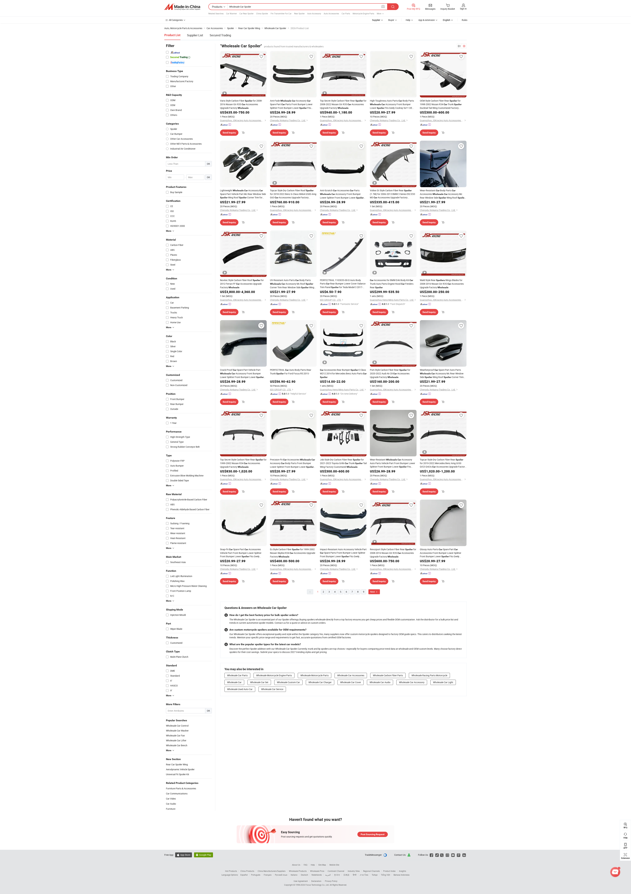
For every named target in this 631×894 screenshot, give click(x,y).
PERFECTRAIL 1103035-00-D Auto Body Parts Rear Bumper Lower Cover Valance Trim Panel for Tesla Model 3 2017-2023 (342, 284)
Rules (464, 20)
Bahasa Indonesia (401, 874)
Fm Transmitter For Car (281, 13)
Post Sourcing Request (373, 834)
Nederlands (317, 874)
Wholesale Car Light (443, 682)
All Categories (176, 20)
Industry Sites (354, 871)
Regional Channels (371, 871)
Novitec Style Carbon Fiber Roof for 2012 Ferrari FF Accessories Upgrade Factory (242, 284)
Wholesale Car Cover (350, 682)
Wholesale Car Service (272, 689)
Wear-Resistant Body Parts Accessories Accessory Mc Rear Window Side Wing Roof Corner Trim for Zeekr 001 (442, 194)
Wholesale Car (234, 682)
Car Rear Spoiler (246, 13)
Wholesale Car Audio (380, 682)
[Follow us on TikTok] (437, 854)
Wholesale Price (317, 871)
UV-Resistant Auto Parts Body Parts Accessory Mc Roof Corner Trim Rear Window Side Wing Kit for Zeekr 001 (292, 284)
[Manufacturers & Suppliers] (182, 6)
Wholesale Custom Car (288, 682)
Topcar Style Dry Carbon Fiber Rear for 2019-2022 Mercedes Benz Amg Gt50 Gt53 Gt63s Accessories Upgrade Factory (443, 463)
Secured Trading (220, 35)
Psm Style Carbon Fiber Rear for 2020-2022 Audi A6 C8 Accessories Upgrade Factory (390, 373)
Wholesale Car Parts (237, 675)
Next (372, 591)
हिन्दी (354, 874)
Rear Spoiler (299, 13)
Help (408, 20)
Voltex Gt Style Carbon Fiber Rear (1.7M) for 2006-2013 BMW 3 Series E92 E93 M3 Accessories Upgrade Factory (392, 194)
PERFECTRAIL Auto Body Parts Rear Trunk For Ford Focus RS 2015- (290, 371)
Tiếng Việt (385, 874)
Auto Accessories (331, 13)
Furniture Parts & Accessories (181, 788)
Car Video (171, 798)
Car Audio (171, 803)
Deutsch (304, 874)
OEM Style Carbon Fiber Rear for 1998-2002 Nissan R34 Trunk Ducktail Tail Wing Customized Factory (441, 104)
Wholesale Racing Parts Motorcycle (429, 675)
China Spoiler (262, 13)
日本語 (346, 874)
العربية (328, 874)
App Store (183, 854)
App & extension (426, 20)
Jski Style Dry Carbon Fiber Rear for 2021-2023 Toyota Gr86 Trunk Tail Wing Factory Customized (343, 463)
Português (255, 874)
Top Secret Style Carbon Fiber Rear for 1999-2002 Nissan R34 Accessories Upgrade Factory (243, 463)
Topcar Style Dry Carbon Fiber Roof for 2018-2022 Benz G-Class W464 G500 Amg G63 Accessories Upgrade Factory (293, 194)
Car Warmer (231, 13)
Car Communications (176, 793)
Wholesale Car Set (259, 682)
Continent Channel (336, 871)
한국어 (337, 874)
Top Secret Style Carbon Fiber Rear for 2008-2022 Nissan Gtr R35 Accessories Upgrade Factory (343, 104)
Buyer (391, 20)
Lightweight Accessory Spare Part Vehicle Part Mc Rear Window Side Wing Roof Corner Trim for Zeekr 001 (243, 194)
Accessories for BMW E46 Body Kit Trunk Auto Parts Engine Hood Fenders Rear (391, 284)
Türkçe (374, 874)
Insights (402, 871)
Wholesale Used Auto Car (240, 689)
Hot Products (231, 871)
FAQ (305, 864)
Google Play (203, 854)
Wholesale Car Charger (320, 682)
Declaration (316, 881)
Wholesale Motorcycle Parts (314, 675)
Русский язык (281, 874)
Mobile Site (334, 864)
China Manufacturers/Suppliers (271, 871)
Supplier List (195, 35)
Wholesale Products (298, 871)
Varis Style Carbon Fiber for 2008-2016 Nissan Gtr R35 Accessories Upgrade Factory (241, 104)
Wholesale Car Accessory (411, 682)
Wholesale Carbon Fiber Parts (388, 675)
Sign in (463, 8)
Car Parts (346, 13)
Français (267, 874)
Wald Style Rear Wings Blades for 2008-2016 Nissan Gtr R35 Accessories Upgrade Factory (442, 284)
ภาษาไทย (364, 874)
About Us (296, 864)
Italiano (294, 874)
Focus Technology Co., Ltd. (317, 884)
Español (244, 874)
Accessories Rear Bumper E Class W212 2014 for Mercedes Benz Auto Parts (343, 373)
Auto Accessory (314, 13)
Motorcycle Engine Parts (363, 13)
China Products (247, 871)
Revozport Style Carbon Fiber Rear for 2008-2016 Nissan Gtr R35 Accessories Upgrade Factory (393, 553)
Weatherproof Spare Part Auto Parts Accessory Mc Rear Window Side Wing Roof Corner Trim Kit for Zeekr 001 (442, 373)
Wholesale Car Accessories (350, 675)
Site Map (322, 864)
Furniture (170, 808)
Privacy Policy (331, 881)
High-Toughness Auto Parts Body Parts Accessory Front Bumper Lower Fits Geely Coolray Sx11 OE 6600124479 (392, 104)
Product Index (389, 871)
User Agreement (301, 881)
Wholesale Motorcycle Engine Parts (274, 675)
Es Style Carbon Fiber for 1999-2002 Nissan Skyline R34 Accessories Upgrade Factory (292, 553)
